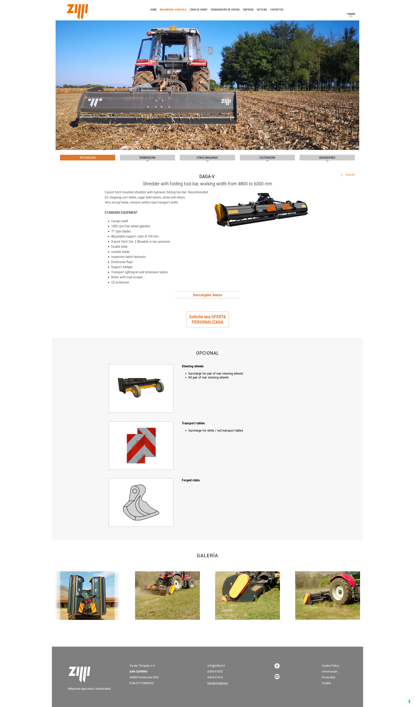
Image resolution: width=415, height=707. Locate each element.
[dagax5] (327, 595)
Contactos (276, 9)
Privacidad (328, 677)
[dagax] (87, 595)
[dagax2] (167, 595)
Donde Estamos (218, 683)
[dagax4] (247, 595)
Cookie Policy (330, 665)
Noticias (262, 9)
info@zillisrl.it (216, 665)
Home (153, 9)
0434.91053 (215, 671)
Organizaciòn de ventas (225, 9)
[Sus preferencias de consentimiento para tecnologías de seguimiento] (409, 701)
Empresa (248, 9)
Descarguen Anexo (207, 295)
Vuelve (350, 175)
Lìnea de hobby (199, 9)
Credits (326, 683)
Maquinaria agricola (173, 9)
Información (330, 671)
